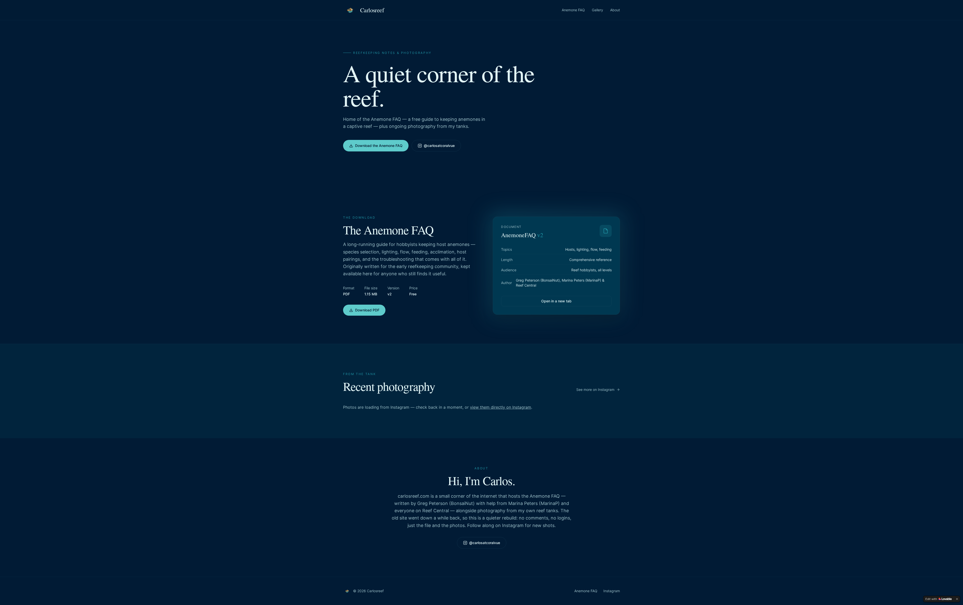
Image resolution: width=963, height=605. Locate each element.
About (615, 10)
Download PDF (367, 310)
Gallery (597, 10)
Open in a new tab (556, 301)
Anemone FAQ (573, 10)
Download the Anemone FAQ (379, 145)
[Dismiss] (957, 599)
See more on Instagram (595, 389)
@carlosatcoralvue (439, 145)
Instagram (611, 591)
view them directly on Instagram (500, 407)
